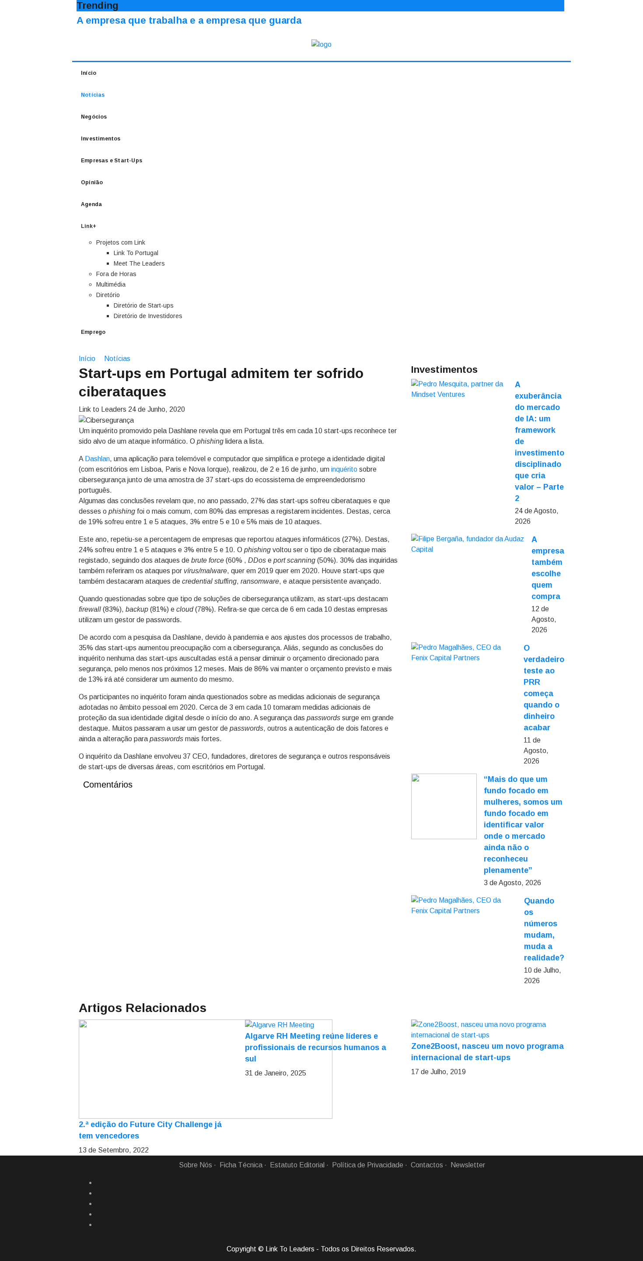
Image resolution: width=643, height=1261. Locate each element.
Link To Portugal (136, 252)
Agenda (91, 204)
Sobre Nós (195, 1165)
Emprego (93, 332)
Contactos (427, 1165)
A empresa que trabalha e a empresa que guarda (189, 20)
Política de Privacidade (367, 1165)
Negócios (94, 117)
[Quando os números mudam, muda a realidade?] (464, 905)
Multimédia (111, 284)
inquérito (344, 469)
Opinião (92, 182)
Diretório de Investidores (148, 315)
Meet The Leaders (139, 263)
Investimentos (101, 139)
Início (88, 73)
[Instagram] (99, 1214)
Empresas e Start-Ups (111, 161)
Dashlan (97, 458)
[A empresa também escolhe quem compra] (467, 544)
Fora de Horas (116, 273)
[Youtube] (99, 1224)
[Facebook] (99, 1182)
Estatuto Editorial (297, 1165)
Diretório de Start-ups (144, 305)
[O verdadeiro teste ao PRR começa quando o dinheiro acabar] (464, 652)
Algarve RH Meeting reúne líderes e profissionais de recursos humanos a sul (315, 1047)
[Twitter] (99, 1203)
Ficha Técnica (241, 1165)
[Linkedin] (99, 1193)
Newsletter (468, 1165)
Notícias (93, 95)
